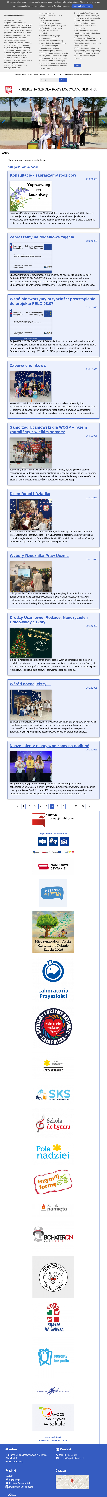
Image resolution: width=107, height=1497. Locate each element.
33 (76, 806)
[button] (3, 123)
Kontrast (70, 74)
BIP (11, 1476)
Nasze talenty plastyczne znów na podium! (49, 746)
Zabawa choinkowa (28, 365)
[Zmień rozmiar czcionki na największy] (61, 75)
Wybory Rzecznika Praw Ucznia (39, 555)
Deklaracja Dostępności (21, 1487)
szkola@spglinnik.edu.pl (71, 1458)
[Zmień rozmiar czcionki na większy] (54, 75)
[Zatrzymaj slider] (53, 146)
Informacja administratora (83, 74)
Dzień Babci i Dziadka (30, 494)
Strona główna (21, 74)
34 (83, 806)
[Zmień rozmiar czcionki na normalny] (48, 75)
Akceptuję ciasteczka (82, 6)
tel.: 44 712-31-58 (68, 1455)
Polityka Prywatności (19, 1483)
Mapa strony (33, 74)
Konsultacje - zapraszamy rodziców (43, 175)
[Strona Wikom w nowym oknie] (12, 1495)
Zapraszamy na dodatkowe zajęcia (42, 237)
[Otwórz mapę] (72, 1481)
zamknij (77, 65)
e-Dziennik (14, 1480)
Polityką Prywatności (70, 2)
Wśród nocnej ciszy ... (30, 684)
